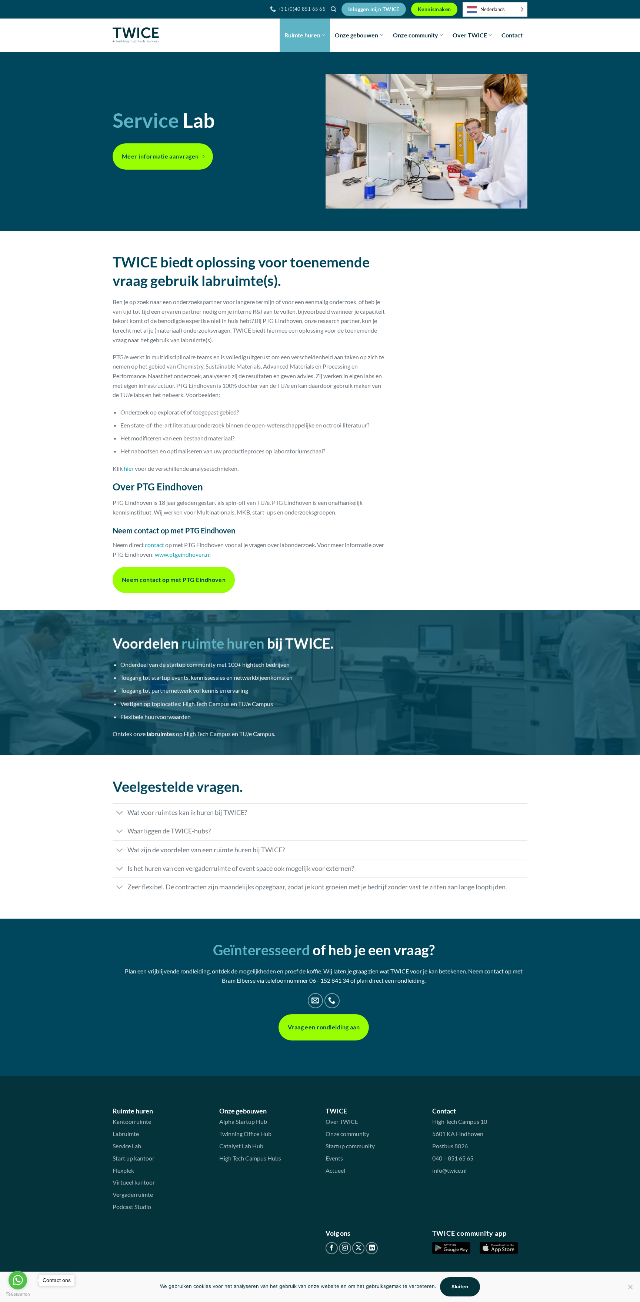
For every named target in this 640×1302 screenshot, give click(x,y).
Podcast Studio (132, 1206)
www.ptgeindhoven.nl (183, 554)
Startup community (350, 1145)
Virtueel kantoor (134, 1182)
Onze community (415, 35)
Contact (512, 35)
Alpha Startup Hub (243, 1121)
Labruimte (126, 1133)
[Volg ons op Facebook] (332, 1248)
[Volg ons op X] (358, 1248)
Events (334, 1158)
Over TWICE (470, 35)
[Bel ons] (332, 1000)
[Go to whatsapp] (18, 1280)
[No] (630, 1289)
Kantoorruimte (132, 1121)
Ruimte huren (302, 35)
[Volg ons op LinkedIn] (372, 1248)
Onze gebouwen (356, 35)
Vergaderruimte (133, 1194)
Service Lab (127, 1145)
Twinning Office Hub (245, 1133)
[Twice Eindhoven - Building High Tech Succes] (136, 35)
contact (154, 544)
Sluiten (460, 1286)
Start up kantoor (133, 1158)
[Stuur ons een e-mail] (315, 1000)
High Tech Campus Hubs (250, 1158)
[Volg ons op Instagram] (345, 1248)
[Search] (333, 9)
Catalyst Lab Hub (241, 1145)
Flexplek (123, 1170)
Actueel (335, 1170)
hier (129, 468)
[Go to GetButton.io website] (18, 1294)
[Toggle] (120, 814)
